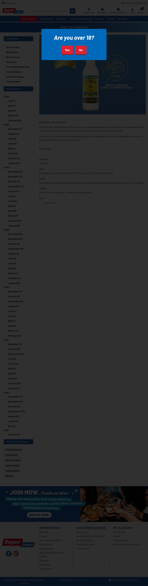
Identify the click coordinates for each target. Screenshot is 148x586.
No (81, 50)
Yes (67, 50)
